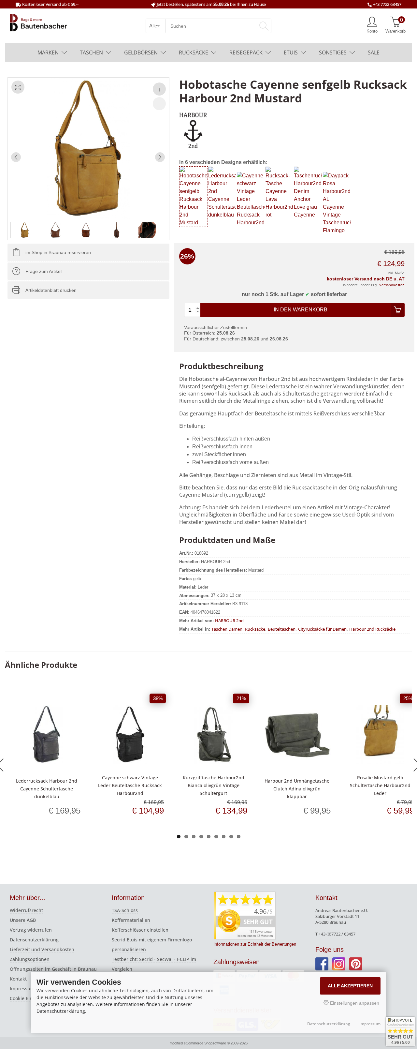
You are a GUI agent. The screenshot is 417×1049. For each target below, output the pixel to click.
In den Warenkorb (300, 309)
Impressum (22, 988)
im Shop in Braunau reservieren (58, 252)
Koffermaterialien (131, 920)
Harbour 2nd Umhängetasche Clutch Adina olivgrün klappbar (297, 789)
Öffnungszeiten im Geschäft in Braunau (53, 969)
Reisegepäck (246, 52)
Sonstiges (333, 52)
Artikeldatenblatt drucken (51, 290)
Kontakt (18, 979)
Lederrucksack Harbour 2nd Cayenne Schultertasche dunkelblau (46, 789)
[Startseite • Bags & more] (39, 22)
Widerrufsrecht (26, 910)
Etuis (291, 52)
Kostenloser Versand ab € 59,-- (50, 4)
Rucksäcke (193, 52)
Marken (48, 52)
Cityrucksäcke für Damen (322, 629)
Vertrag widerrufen (31, 930)
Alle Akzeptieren (350, 985)
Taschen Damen (226, 629)
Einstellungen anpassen (354, 1003)
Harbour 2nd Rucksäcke (372, 629)
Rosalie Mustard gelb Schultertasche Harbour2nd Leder (380, 785)
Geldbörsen (141, 52)
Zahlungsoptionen (30, 959)
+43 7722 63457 (387, 4)
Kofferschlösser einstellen (140, 930)
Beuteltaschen (281, 629)
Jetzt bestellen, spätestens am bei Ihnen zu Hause (211, 4)
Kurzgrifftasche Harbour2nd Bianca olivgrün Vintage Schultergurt (213, 785)
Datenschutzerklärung (34, 940)
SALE (374, 52)
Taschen (91, 52)
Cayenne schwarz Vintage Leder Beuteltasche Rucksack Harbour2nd (130, 785)
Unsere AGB (23, 920)
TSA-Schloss (125, 910)
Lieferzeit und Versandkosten (42, 949)
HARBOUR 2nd (229, 620)
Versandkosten (392, 284)
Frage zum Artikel (43, 271)
